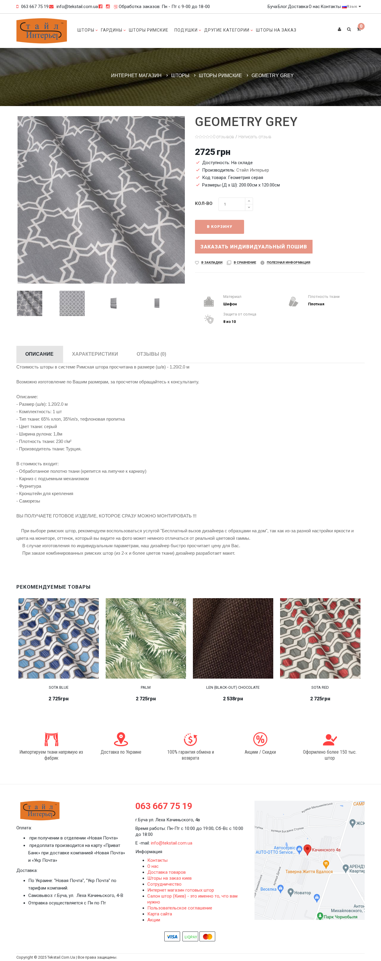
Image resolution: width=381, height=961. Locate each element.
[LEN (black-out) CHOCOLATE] (233, 638)
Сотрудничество (164, 884)
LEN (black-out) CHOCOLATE (233, 687)
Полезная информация (288, 263)
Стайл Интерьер (252, 170)
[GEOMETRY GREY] (37, 303)
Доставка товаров (166, 872)
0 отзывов (223, 136)
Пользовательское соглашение (179, 908)
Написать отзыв (254, 136)
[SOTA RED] (320, 638)
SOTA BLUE (58, 687)
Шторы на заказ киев (169, 878)
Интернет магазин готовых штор (180, 890)
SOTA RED (320, 687)
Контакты (331, 6)
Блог (282, 6)
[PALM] (146, 638)
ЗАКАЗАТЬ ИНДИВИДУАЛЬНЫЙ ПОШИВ (253, 247)
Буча (272, 6)
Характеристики (95, 354)
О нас (314, 6)
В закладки (211, 263)
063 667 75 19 (35, 6)
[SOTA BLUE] (58, 638)
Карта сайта (159, 914)
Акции (153, 920)
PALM (146, 687)
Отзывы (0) (151, 354)
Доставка (298, 6)
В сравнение (245, 263)
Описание (39, 354)
